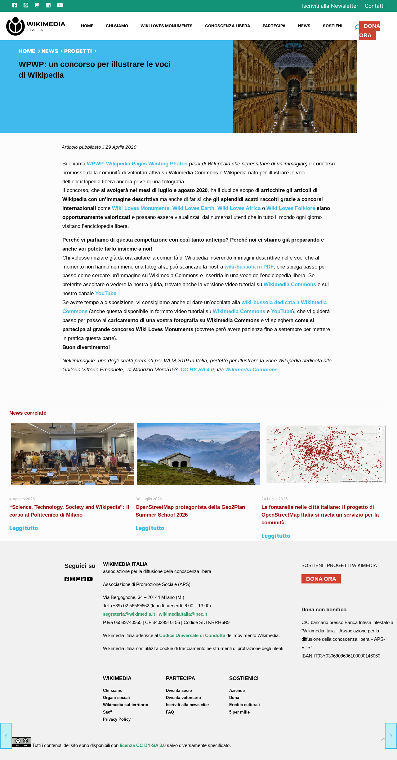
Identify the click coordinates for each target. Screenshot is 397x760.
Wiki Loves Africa (239, 208)
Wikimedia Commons (238, 311)
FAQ (170, 712)
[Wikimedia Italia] (35, 26)
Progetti (78, 51)
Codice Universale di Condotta (192, 635)
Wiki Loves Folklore (290, 208)
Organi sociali (116, 697)
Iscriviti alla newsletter (187, 704)
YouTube (281, 311)
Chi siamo (113, 690)
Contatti (375, 6)
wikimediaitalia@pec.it (183, 614)
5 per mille (239, 712)
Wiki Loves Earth (193, 208)
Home (27, 51)
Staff (107, 712)
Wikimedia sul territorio (125, 704)
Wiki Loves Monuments (140, 208)
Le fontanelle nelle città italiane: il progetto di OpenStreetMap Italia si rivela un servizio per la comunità (320, 515)
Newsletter (330, 6)
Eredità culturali (244, 704)
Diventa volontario (183, 697)
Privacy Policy (117, 719)
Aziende (237, 690)
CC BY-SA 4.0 (197, 370)
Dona (234, 697)
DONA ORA (369, 30)
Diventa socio (179, 690)
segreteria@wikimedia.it (129, 614)
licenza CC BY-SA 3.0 (143, 745)
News (50, 51)
